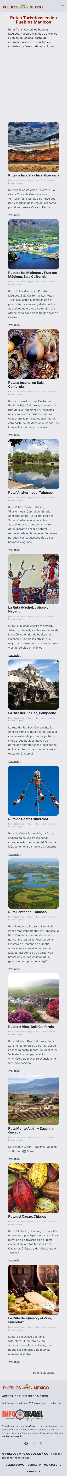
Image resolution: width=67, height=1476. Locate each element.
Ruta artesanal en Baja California (26, 385)
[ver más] (14, 215)
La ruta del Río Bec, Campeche (32, 713)
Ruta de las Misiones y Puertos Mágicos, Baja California (32, 275)
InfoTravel (30, 1426)
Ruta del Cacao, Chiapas (27, 1216)
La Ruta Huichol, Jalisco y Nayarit (28, 609)
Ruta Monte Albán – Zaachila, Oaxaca (31, 1130)
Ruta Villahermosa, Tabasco (30, 493)
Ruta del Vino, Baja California (31, 1027)
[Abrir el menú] (63, 6)
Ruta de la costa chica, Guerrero (33, 175)
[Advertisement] (33, 85)
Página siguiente (46, 1372)
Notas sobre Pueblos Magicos (21, 180)
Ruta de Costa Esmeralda (28, 819)
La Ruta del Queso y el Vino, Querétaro (30, 1320)
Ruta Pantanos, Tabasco (27, 912)
